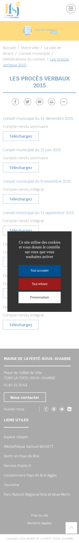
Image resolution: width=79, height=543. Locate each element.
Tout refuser (40, 284)
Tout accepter (39, 270)
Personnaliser (39, 297)
